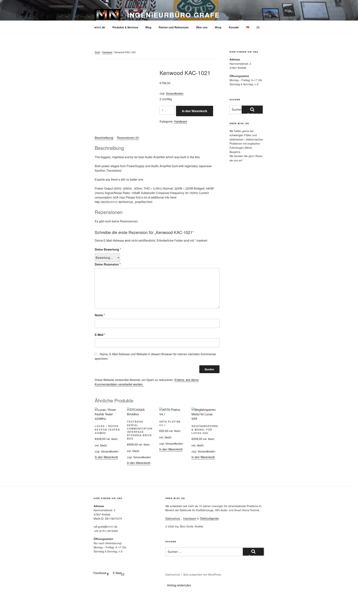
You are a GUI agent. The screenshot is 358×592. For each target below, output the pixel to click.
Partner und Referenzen (174, 27)
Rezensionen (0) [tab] (128, 137)
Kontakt (234, 27)
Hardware (107, 52)
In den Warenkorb (194, 111)
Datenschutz (172, 518)
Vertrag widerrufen (179, 585)
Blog (148, 27)
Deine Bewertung (108, 249)
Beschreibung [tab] (104, 137)
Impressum (189, 518)
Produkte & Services (125, 27)
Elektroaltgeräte (209, 518)
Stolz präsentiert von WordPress (202, 574)
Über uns (202, 27)
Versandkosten (174, 93)
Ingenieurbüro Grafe (173, 15)
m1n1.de (99, 27)
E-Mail (100, 334)
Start (97, 52)
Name (100, 315)
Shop (218, 27)
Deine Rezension (108, 264)
